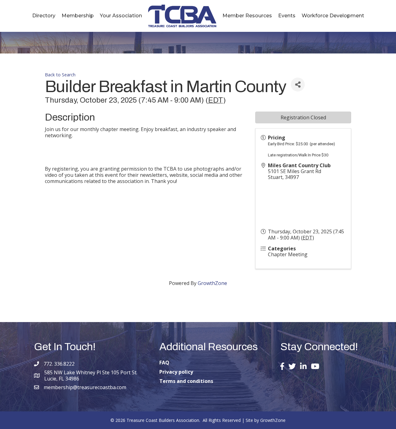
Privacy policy (176, 371)
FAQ (164, 362)
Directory (43, 16)
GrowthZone (212, 283)
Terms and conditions (186, 381)
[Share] (298, 84)
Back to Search (60, 75)
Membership (78, 16)
